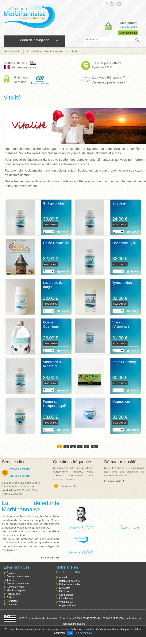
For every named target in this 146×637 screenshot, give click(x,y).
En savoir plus (84, 632)
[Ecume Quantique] (20, 338)
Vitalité (12, 97)
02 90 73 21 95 (20, 469)
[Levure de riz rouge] (20, 298)
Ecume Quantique (51, 324)
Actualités (12, 600)
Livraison (12, 604)
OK (70, 632)
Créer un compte (121, 5)
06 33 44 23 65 (20, 475)
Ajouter (65, 231)
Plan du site (13, 593)
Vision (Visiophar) (120, 324)
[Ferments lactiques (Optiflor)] (20, 420)
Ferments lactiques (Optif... (56, 404)
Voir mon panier (128, 32)
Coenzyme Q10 (124, 243)
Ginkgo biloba (53, 203)
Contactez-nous (15, 587)
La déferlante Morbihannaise (31, 506)
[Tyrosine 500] (90, 298)
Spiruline (119, 203)
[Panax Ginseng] (90, 380)
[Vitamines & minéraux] (20, 380)
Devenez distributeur (18, 583)
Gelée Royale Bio (56, 243)
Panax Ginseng (124, 362)
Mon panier (128, 23)
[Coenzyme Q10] (90, 261)
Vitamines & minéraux (52, 364)
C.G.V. (10, 597)
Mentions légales (16, 590)
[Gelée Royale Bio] (20, 260)
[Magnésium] (90, 413)
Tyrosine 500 (122, 283)
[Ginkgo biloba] (20, 221)
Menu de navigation (34, 40)
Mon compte (111, 5)
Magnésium (121, 402)
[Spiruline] (90, 221)
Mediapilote (79, 624)
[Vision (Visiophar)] (90, 335)
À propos (12, 573)
